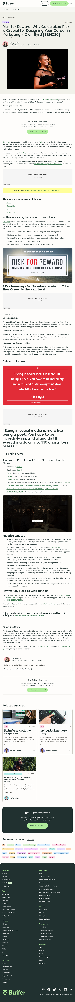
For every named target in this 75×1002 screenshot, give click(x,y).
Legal (41, 960)
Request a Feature (45, 919)
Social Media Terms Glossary (48, 886)
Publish (4, 876)
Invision (9, 476)
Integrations (6, 900)
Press (41, 954)
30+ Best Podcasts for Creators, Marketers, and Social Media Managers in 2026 (17, 732)
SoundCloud (45, 190)
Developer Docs (44, 902)
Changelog (43, 916)
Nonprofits (6, 973)
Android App (6, 906)
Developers (6, 979)
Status (41, 913)
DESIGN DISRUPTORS (15, 492)
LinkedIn (20, 470)
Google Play (35, 190)
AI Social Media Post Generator (49, 892)
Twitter (19, 467)
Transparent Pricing (45, 933)
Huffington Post (65, 482)
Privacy (58, 994)
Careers (42, 951)
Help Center (43, 909)
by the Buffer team (43, 646)
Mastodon (5, 940)
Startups (5, 982)
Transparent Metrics (46, 930)
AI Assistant (6, 894)
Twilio (41, 142)
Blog (3, 17)
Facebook (5, 927)
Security (70, 994)
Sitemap (42, 963)
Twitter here (64, 595)
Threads (5, 946)
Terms (64, 994)
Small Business (7, 966)
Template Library (44, 876)
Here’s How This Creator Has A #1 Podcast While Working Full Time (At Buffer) (55, 732)
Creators (5, 963)
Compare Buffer (44, 895)
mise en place (56, 547)
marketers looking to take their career (48, 164)
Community (6, 880)
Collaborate (6, 886)
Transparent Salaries (46, 936)
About (41, 947)
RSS (59, 190)
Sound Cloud (11, 212)
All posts (30, 840)
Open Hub (42, 927)
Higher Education (8, 976)
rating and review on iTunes (29, 616)
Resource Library (44, 883)
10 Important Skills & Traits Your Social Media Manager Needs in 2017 (32, 489)
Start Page (6, 897)
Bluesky (4, 924)
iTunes (27, 190)
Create (4, 873)
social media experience (49, 100)
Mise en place (12, 479)
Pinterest (5, 943)
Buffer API (5, 916)
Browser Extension (8, 910)
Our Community (44, 898)
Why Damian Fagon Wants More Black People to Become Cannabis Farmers (18, 779)
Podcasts (11, 17)
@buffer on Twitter (50, 604)
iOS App (5, 903)
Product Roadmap (45, 939)
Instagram (5, 933)
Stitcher (54, 190)
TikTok (4, 949)
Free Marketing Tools (46, 889)
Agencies (5, 969)
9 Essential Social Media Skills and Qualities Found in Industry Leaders (32, 486)
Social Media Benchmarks (47, 880)
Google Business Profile (10, 930)
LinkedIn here (10, 598)
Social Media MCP (8, 913)
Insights (7, 883)
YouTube (5, 955)
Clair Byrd (6, 142)
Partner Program (44, 957)
